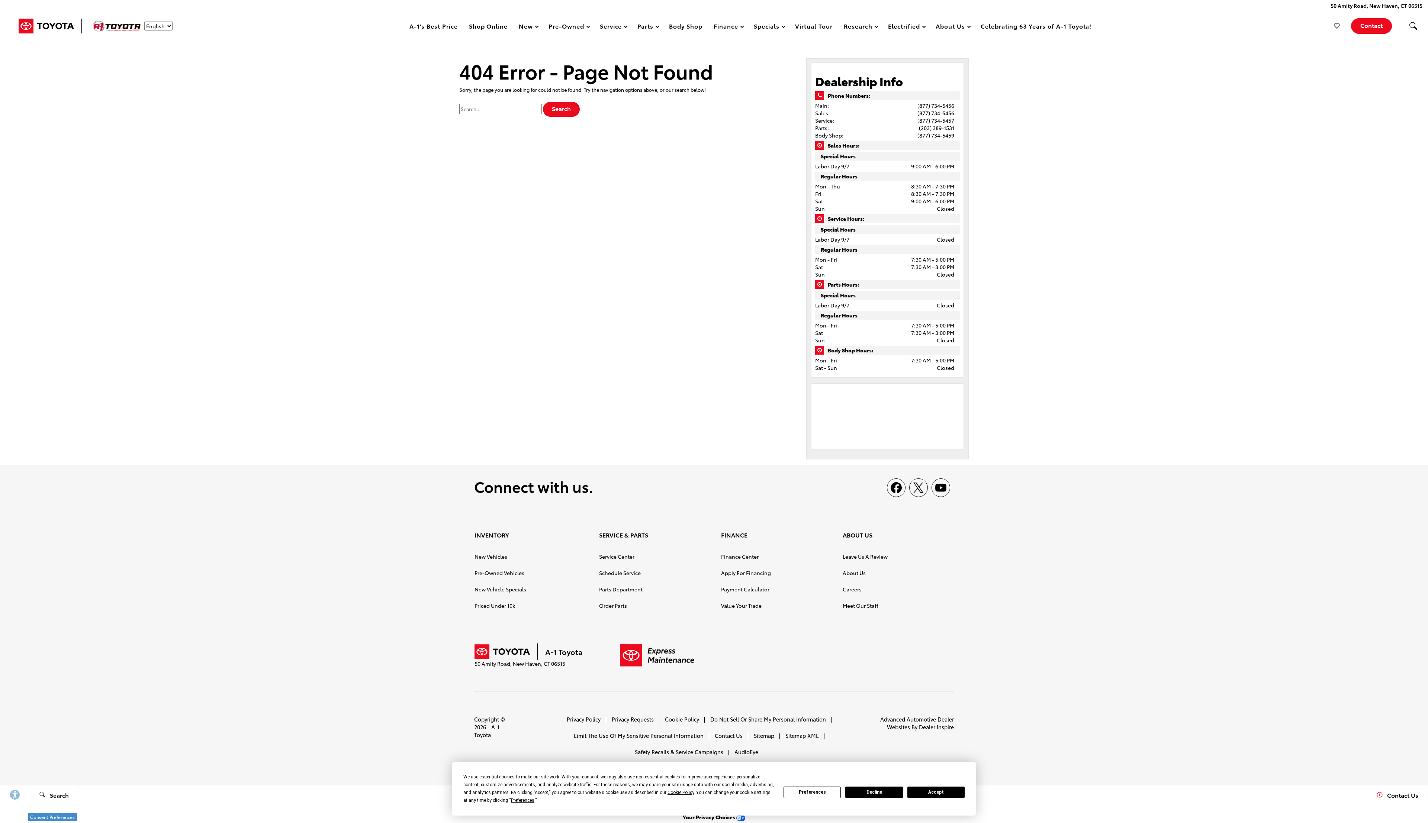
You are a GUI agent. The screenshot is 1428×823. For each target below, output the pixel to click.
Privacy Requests (633, 719)
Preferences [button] (522, 800)
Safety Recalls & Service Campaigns (679, 752)
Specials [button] (766, 27)
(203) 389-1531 (936, 128)
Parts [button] (645, 27)
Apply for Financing (746, 573)
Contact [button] (1371, 25)
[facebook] (896, 487)
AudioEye (746, 752)
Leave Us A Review (865, 556)
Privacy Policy (584, 719)
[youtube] (941, 487)
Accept (936, 792)
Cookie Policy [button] (681, 792)
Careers (852, 589)
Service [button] (610, 27)
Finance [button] (725, 27)
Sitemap (764, 735)
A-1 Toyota (486, 731)
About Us (854, 573)
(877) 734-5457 (935, 120)
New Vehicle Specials (500, 589)
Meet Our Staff (860, 605)
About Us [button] (950, 27)
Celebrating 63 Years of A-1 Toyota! (1036, 26)
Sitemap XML (802, 735)
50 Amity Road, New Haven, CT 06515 (1376, 5)
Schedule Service (620, 573)
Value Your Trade (741, 605)
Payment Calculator (745, 589)
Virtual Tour (814, 26)
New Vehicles (491, 556)
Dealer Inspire (936, 727)
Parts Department (621, 589)
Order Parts (613, 605)
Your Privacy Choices (709, 817)
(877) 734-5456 (935, 105)
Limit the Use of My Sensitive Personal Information (639, 735)
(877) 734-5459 (935, 135)
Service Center (616, 556)
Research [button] (857, 27)
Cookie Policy (682, 719)
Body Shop (685, 26)
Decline (874, 792)
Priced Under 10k (495, 605)
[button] (1413, 26)
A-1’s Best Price (433, 26)
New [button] (527, 27)
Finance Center (740, 556)
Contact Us (729, 735)
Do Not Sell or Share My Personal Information (768, 719)
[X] (918, 487)
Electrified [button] (904, 27)
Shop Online (488, 26)
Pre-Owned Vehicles (499, 573)
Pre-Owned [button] (566, 27)
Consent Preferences (52, 817)
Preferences (812, 792)
